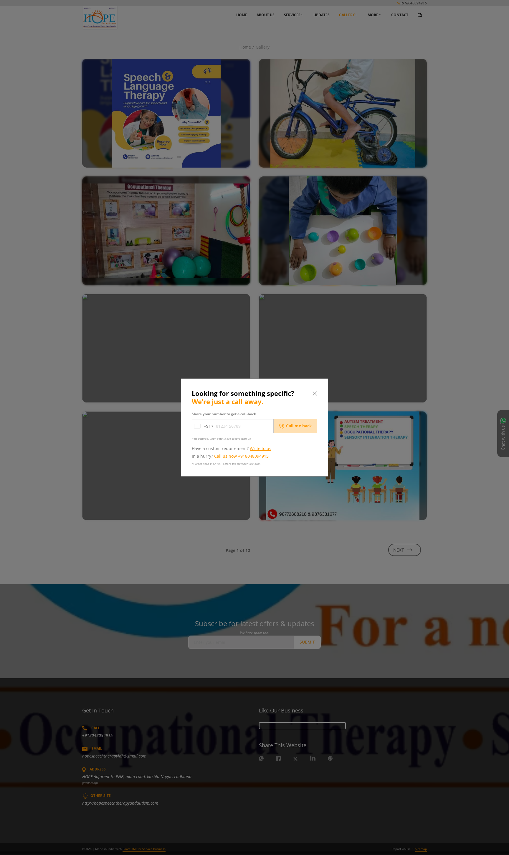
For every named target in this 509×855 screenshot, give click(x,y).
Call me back (299, 426)
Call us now (241, 456)
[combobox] (201, 426)
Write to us (260, 448)
